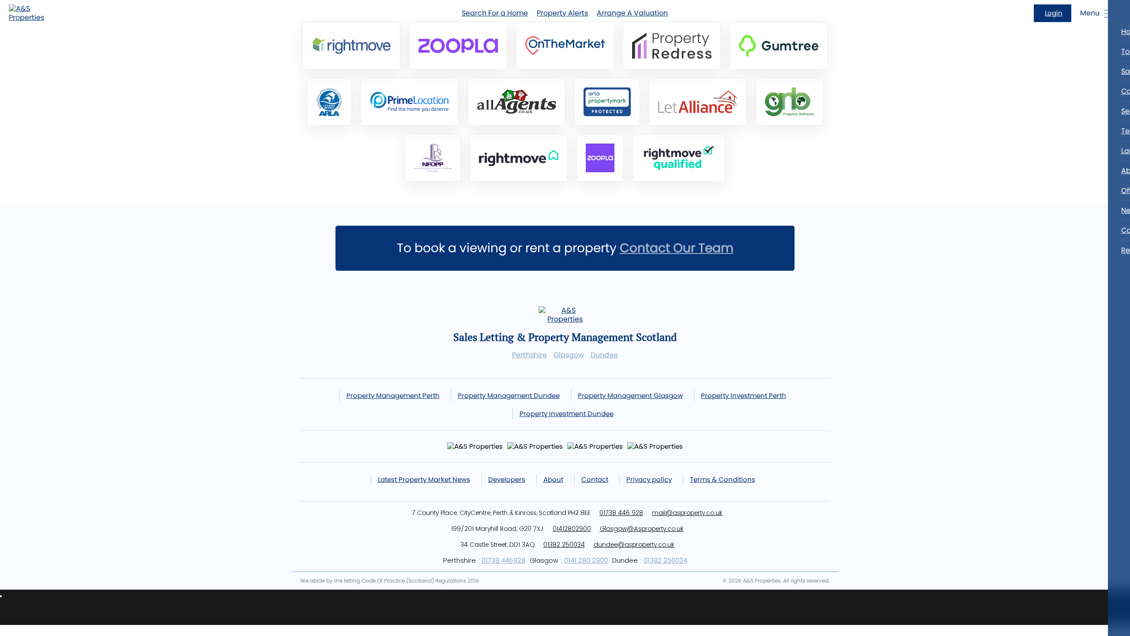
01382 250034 (564, 544)
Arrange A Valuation (632, 13)
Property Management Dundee (509, 395)
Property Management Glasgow (630, 395)
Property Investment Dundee (567, 413)
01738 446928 (503, 560)
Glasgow (569, 355)
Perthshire (529, 355)
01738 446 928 (621, 512)
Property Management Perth (393, 395)
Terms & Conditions (722, 479)
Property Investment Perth (743, 395)
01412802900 (572, 528)
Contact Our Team (677, 248)
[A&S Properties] (31, 13)
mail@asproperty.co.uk (687, 512)
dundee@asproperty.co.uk (634, 544)
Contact (594, 479)
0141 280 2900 (586, 560)
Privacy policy (649, 479)
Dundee (604, 355)
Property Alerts (562, 13)
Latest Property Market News (424, 479)
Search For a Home (495, 13)
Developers (506, 479)
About (553, 479)
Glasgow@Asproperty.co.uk (642, 528)
